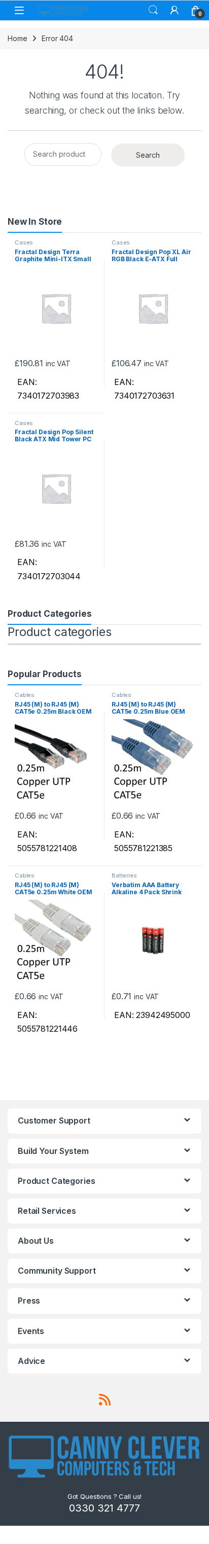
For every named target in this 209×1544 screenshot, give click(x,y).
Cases (24, 242)
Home (17, 38)
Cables (24, 694)
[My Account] (174, 10)
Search (153, 10)
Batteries (124, 875)
